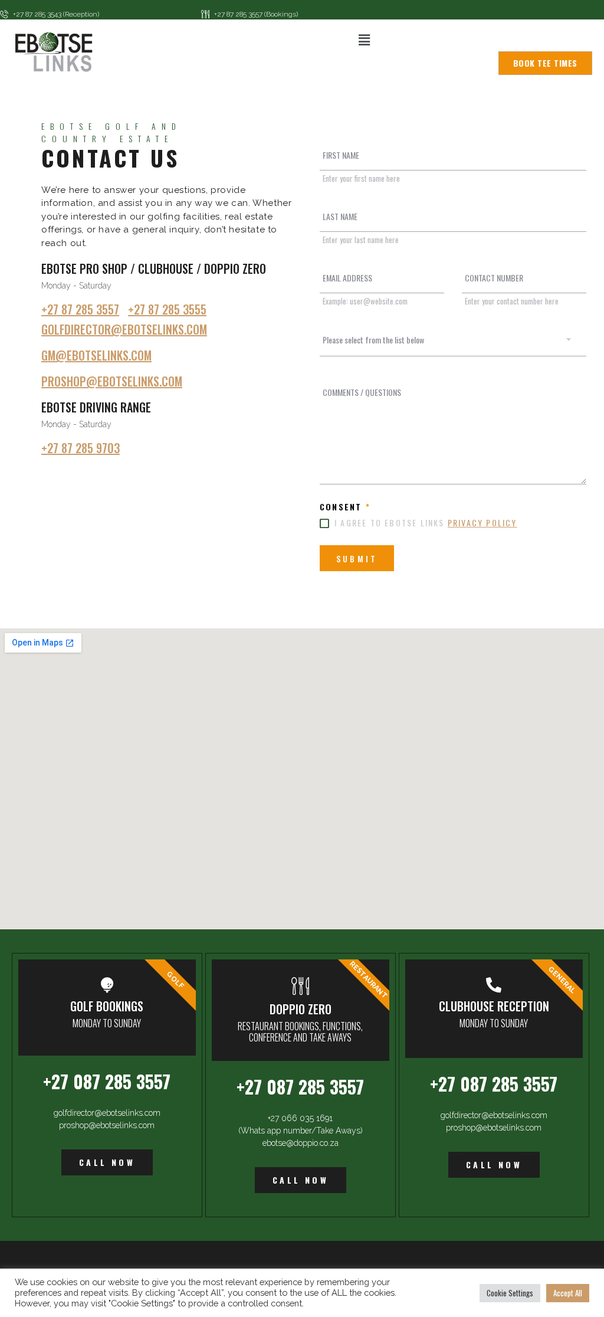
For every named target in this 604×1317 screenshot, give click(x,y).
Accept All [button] (567, 1293)
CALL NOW (107, 1162)
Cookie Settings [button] (510, 1293)
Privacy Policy (482, 522)
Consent (345, 507)
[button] (364, 40)
